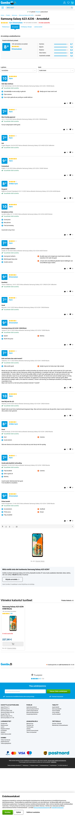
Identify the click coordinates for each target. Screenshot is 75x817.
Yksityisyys (25, 765)
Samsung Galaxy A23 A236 (26, 15)
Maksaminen (29, 723)
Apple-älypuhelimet (31, 707)
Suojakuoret (4, 723)
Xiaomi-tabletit (56, 710)
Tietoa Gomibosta (5, 740)
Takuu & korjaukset (31, 732)
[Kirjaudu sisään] (64, 2)
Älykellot (3, 732)
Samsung (14, 15)
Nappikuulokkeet (5, 728)
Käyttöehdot (53, 765)
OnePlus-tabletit (56, 714)
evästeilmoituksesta (57, 807)
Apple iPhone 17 (5, 707)
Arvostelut (38, 15)
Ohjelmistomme (5, 741)
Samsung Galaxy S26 (6, 710)
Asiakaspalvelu (32, 721)
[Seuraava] (72, 526)
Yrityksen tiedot (34, 765)
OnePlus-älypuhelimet (32, 710)
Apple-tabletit (55, 707)
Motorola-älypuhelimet (32, 712)
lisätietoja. (53, 762)
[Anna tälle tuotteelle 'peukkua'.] (64, 103)
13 (16, 526)
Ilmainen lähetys (40, 561)
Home (2, 15)
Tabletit (55, 705)
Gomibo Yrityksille (57, 723)
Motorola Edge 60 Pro (6, 716)
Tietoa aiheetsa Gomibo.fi (14, 765)
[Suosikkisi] (68, 2)
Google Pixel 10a (5, 714)
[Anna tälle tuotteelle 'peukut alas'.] (70, 103)
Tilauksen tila (29, 725)
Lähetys (28, 728)
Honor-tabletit (55, 712)
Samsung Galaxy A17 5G (7, 717)
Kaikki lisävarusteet (6, 734)
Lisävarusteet (6, 721)
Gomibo (3, 737)
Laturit (2, 727)
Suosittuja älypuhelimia (10, 705)
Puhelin (8, 15)
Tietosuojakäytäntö (6, 743)
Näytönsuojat (4, 725)
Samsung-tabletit (56, 709)
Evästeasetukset (44, 765)
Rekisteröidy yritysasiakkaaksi (60, 725)
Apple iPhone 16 (5, 709)
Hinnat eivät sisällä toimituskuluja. (57, 760)
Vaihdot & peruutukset (32, 730)
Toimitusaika (29, 727)
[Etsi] (71, 7)
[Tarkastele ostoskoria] (72, 2)
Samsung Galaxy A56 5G (7, 712)
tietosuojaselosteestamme (42, 807)
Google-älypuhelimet (31, 714)
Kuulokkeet (4, 730)
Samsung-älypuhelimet (32, 709)
